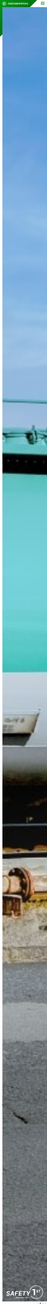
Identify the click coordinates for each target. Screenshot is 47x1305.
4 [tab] (45, 1303)
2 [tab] (40, 1303)
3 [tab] (42, 1303)
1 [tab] (37, 1303)
